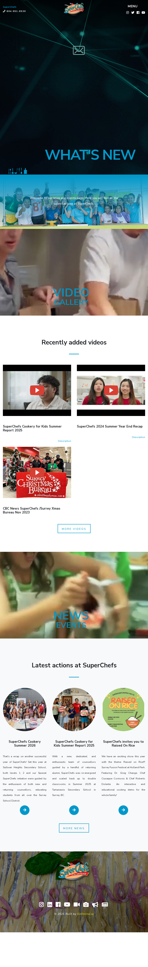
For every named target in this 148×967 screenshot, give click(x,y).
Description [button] (64, 441)
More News (74, 828)
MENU (132, 6)
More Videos (74, 529)
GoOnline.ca (85, 914)
